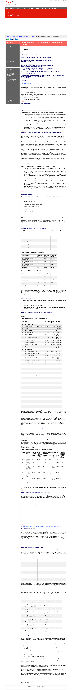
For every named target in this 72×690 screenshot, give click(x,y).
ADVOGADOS (54, 8)
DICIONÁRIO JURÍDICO (28, 8)
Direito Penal (9, 65)
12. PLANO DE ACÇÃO (25, 77)
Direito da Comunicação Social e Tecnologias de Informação (11, 74)
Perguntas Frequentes (53, 0)
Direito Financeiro (10, 57)
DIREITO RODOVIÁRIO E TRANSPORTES (18, 36)
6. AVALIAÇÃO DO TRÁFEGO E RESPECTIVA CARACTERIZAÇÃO (34, 62)
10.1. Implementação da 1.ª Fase (28, 73)
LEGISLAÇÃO (19, 8)
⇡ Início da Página (24, 101)
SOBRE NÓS (12, 8)
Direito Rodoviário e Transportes (11, 101)
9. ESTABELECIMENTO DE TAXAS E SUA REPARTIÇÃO (32, 66)
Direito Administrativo (11, 50)
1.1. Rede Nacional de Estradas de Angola (30, 54)
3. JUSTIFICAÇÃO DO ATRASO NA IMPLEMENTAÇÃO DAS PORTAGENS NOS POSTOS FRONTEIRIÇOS (41, 59)
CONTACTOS (47, 8)
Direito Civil (9, 46)
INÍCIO (7, 8)
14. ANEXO (23, 80)
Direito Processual (10, 84)
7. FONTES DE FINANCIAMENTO (27, 64)
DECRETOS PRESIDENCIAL (30, 36)
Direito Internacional (11, 96)
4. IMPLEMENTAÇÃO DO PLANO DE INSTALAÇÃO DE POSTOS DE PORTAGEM (37, 60)
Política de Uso (65, 0)
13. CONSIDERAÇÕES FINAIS (27, 79)
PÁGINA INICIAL (8, 36)
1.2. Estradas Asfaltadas (27, 55)
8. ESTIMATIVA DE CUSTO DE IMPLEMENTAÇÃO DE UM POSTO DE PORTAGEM (37, 65)
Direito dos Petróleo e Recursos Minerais (11, 80)
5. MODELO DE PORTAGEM (26, 61)
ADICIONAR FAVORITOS (46, 36)
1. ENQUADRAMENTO (25, 52)
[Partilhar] (6, 39)
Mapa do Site (60, 0)
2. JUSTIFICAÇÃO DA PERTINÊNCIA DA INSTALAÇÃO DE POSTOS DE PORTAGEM (37, 57)
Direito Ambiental (10, 69)
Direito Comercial (10, 61)
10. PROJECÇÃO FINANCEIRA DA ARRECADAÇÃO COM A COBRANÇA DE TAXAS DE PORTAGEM (40, 71)
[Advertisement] (36, 26)
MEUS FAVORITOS (39, 8)
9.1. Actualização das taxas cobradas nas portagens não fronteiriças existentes (38, 68)
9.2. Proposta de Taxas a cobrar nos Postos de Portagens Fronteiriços (36, 69)
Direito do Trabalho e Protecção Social (11, 89)
